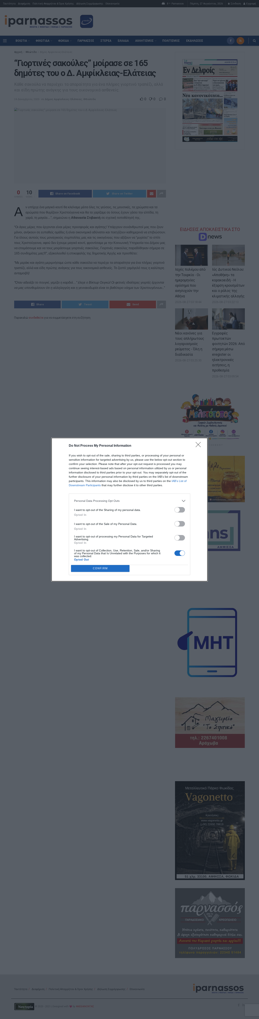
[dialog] (129, 509)
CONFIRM (100, 568)
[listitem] (129, 501)
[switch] (179, 510)
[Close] (199, 446)
